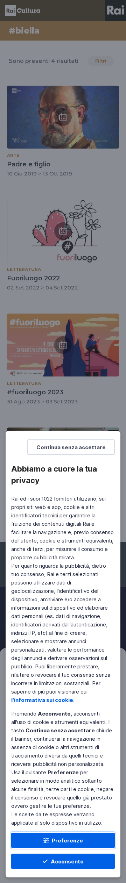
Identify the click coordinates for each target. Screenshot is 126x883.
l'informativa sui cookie (42, 700)
